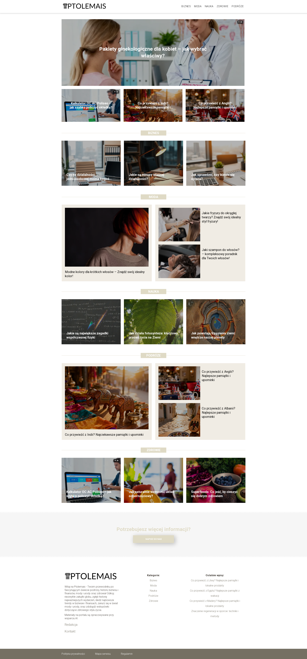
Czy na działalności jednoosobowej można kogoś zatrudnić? (87, 177)
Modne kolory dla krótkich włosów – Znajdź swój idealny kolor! (105, 274)
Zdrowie (222, 6)
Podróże (238, 6)
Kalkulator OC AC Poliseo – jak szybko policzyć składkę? (91, 105)
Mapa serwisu (103, 653)
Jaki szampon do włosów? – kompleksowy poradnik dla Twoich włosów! (220, 254)
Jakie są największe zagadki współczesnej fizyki (87, 335)
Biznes (186, 6)
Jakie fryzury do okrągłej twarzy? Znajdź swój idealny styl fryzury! (221, 217)
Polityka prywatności (73, 653)
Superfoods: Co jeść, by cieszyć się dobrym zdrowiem (214, 494)
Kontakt (70, 631)
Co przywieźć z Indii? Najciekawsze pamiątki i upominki (153, 105)
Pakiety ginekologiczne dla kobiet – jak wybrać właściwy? (153, 52)
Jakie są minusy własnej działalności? (146, 177)
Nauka (209, 6)
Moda (198, 6)
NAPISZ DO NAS (154, 539)
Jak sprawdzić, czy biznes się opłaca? (213, 177)
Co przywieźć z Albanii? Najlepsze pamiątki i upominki (218, 412)
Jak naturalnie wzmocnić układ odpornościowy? (151, 494)
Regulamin (127, 653)
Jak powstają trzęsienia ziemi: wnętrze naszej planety (213, 335)
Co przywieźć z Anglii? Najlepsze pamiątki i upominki (215, 105)
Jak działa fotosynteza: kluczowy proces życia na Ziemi (153, 335)
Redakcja (71, 625)
